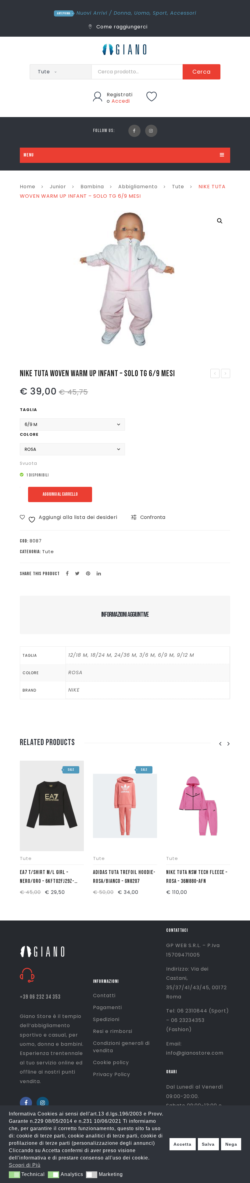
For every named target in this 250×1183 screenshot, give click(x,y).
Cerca (201, 71)
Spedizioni (106, 1019)
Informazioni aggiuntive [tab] (125, 614)
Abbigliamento (138, 186)
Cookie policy (111, 1062)
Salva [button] (208, 1144)
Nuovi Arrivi (92, 13)
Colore (29, 434)
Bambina (92, 186)
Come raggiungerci (121, 26)
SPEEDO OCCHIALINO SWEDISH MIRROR (225, 374)
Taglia (28, 410)
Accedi (121, 101)
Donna (122, 13)
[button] (219, 220)
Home (27, 186)
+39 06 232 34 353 (40, 997)
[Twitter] (77, 573)
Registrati (120, 94)
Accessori (183, 13)
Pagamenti (107, 1007)
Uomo (142, 13)
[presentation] (220, 744)
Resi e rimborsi (112, 1031)
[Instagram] (151, 131)
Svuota (28, 463)
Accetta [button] (182, 1144)
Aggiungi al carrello (60, 494)
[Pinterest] (88, 573)
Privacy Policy (111, 1074)
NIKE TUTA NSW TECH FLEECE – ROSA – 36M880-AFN (196, 876)
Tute (178, 186)
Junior (58, 186)
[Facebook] (134, 131)
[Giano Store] (125, 48)
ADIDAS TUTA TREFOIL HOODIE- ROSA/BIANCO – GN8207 (124, 876)
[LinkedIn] (99, 573)
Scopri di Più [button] (25, 1165)
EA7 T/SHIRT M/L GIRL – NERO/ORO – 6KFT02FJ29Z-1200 (47, 877)
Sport (160, 13)
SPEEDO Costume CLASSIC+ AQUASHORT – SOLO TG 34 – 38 (215, 374)
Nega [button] (231, 1144)
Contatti (104, 995)
